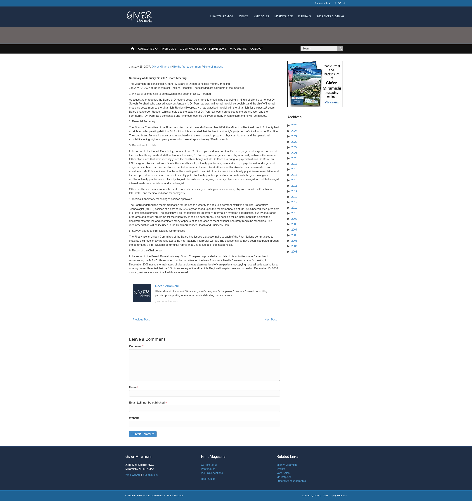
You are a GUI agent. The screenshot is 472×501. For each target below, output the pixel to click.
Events (243, 16)
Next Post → (272, 319)
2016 (294, 180)
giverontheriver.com (166, 301)
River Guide (168, 48)
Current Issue (209, 464)
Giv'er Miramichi (161, 66)
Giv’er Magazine (191, 48)
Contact (256, 48)
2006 (294, 235)
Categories (146, 48)
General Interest (213, 66)
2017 (294, 174)
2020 (294, 158)
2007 (294, 229)
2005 (294, 240)
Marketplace (284, 16)
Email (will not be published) (148, 402)
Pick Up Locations (212, 472)
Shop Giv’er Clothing (330, 16)
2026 (294, 125)
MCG (316, 495)
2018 (294, 169)
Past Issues (208, 468)
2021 (294, 152)
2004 (294, 246)
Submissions (217, 48)
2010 (294, 213)
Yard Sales (261, 16)
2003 (294, 251)
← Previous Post (139, 319)
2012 (294, 202)
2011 (294, 207)
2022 (294, 147)
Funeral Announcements (291, 480)
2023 (294, 141)
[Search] (340, 48)
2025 (294, 130)
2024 (294, 136)
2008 (294, 224)
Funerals (304, 16)
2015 (294, 185)
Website (134, 417)
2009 (294, 218)
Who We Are (238, 48)
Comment (136, 346)
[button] (156, 49)
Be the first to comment (187, 66)
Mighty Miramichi (221, 16)
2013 (294, 196)
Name (133, 387)
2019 (294, 163)
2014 (294, 191)
